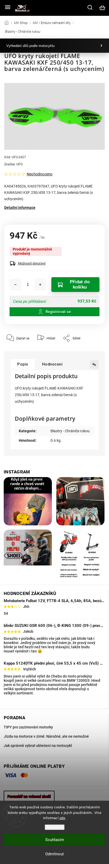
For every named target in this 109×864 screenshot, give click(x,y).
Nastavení (54, 827)
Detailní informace (19, 207)
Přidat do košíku (80, 284)
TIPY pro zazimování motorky (28, 727)
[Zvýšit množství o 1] (40, 284)
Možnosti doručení (32, 263)
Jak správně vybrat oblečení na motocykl (38, 745)
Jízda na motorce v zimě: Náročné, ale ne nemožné (46, 736)
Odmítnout (54, 854)
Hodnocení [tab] (52, 364)
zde (62, 818)
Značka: (13, 164)
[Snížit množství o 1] (15, 284)
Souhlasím (54, 839)
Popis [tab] (22, 364)
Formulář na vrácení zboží (29, 796)
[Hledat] (90, 7)
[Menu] (7, 7)
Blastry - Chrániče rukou (70, 431)
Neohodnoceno (39, 174)
